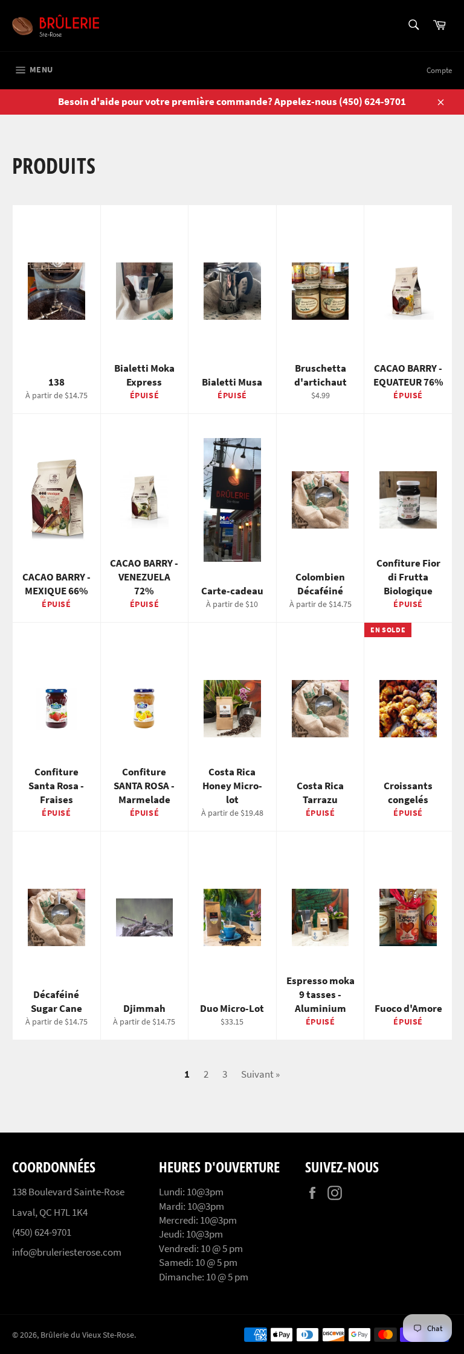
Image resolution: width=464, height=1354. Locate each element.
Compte (439, 70)
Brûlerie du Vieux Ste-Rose (87, 1335)
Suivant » (260, 1074)
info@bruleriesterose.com (66, 1252)
